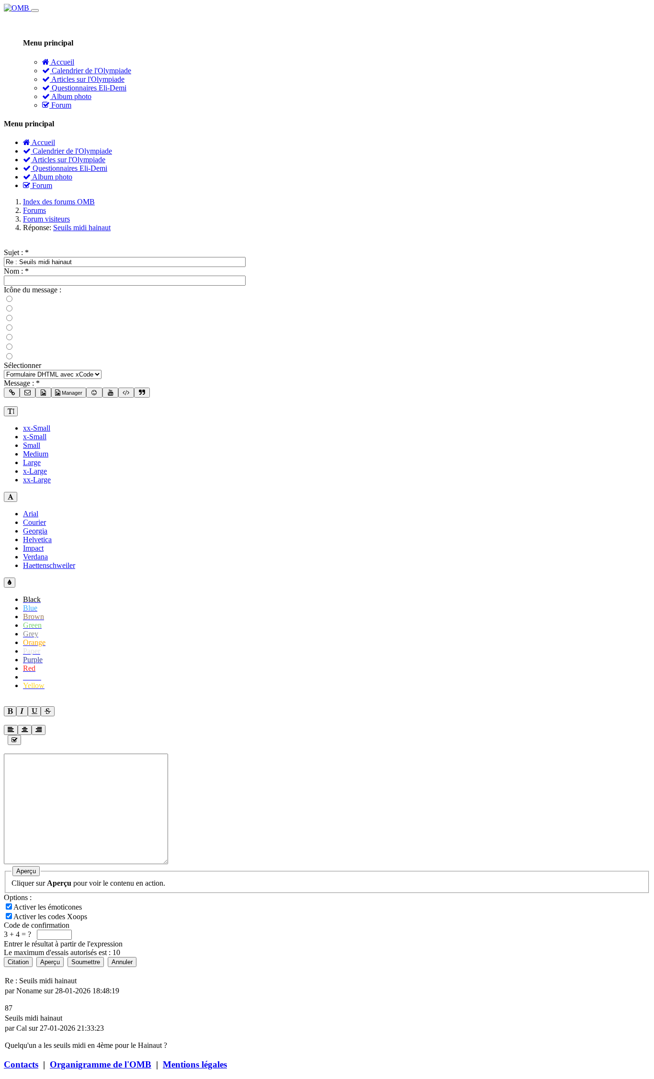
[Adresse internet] (12, 393)
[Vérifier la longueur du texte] (14, 740)
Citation (18, 962)
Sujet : (16, 252)
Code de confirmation (36, 925)
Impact (33, 548)
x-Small (34, 437)
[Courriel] (27, 393)
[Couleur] (9, 583)
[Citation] (142, 393)
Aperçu (26, 871)
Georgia (35, 531)
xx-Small (36, 428)
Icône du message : (32, 290)
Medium (35, 454)
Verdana (35, 557)
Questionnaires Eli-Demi (88, 88)
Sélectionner (22, 365)
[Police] (10, 497)
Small (31, 445)
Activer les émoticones (48, 907)
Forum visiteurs (46, 219)
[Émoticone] (94, 393)
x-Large (35, 471)
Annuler (122, 962)
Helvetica (37, 539)
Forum (60, 105)
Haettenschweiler (49, 565)
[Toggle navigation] (35, 10)
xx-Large (37, 480)
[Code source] (126, 393)
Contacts (21, 1064)
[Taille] (11, 411)
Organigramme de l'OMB (100, 1064)
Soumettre (85, 962)
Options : (18, 897)
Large (32, 462)
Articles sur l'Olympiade (87, 79)
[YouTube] (110, 393)
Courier (34, 522)
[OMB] (17, 8)
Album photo (70, 96)
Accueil (61, 62)
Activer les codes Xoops (51, 916)
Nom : (16, 271)
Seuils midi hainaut (82, 227)
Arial (30, 514)
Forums (34, 210)
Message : (22, 383)
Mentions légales (195, 1064)
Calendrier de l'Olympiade (90, 71)
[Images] (43, 393)
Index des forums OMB (59, 202)
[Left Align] (10, 711)
